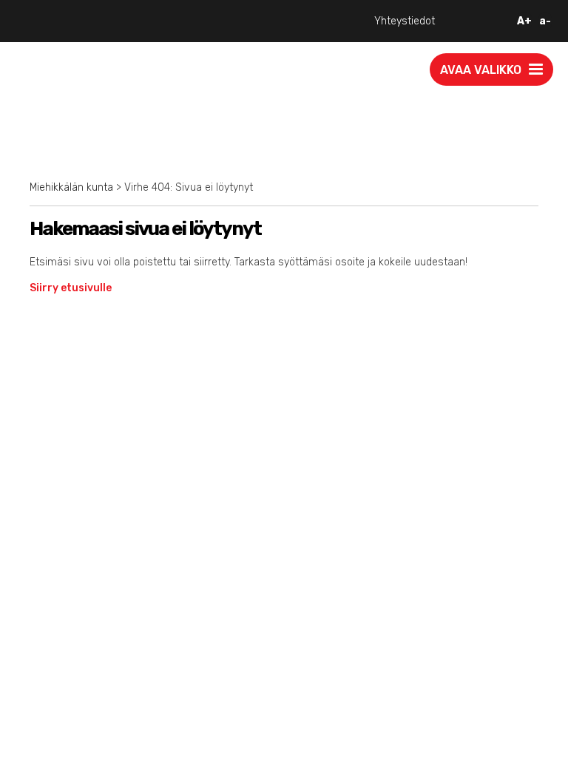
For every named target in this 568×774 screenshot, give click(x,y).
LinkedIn (37, 654)
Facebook (38, 607)
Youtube (37, 623)
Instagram (39, 591)
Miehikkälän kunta (71, 187)
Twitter (37, 638)
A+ (524, 21)
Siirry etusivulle (71, 288)
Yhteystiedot (404, 21)
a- (545, 21)
